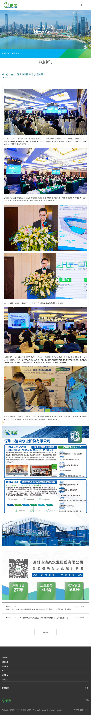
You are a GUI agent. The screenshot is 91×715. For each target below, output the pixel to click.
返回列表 (45, 632)
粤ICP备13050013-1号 (81, 710)
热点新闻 (5, 53)
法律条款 (5, 710)
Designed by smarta (54, 710)
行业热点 (15, 53)
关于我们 (5, 657)
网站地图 (20, 710)
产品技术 (5, 670)
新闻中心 (5, 675)
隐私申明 (13, 710)
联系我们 (5, 679)
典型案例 (5, 666)
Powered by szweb (39, 710)
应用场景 (5, 662)
